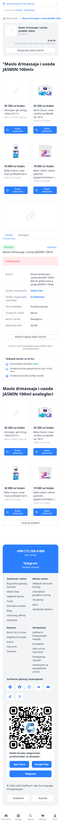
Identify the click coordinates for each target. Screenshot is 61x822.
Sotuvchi (11, 651)
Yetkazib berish (15, 596)
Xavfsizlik (12, 620)
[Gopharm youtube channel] (48, 687)
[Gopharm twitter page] (19, 696)
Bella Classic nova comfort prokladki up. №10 (43, 114)
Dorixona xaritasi (16, 605)
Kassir (10, 641)
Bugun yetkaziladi (18, 130)
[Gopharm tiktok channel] (10, 696)
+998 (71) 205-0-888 (30, 551)
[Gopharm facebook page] (19, 687)
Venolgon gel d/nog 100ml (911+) (15, 112)
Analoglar (23, 235)
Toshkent (18, 798)
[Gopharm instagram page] (29, 687)
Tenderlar (38, 599)
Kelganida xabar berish (30, 50)
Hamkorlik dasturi (43, 609)
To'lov (10, 601)
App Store (19, 764)
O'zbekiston (37, 296)
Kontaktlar (38, 643)
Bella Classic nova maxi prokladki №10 (15, 172)
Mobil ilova (13, 591)
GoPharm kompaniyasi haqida (40, 636)
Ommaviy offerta (16, 615)
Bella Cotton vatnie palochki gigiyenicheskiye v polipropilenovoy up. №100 (45, 174)
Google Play (42, 764)
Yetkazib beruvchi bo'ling (43, 585)
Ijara (35, 604)
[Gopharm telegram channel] (10, 687)
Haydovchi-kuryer (17, 637)
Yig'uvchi (12, 646)
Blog (9, 610)
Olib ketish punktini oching (41, 593)
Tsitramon (29, 10)
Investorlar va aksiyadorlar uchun (40, 668)
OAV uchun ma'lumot (39, 650)
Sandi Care (23, 34)
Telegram (30, 563)
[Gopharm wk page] (38, 687)
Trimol (18, 10)
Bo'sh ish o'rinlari (16, 632)
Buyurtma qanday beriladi (17, 585)
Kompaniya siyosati (39, 658)
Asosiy (9, 234)
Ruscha (43, 798)
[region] (30, 216)
